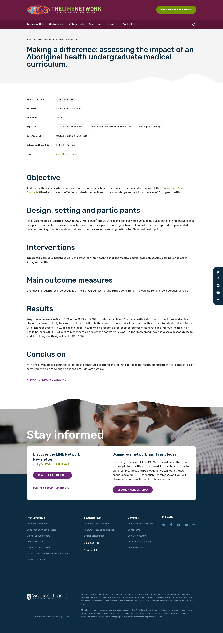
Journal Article (65, 99)
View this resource (66, 154)
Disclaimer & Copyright (140, 541)
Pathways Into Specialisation (99, 529)
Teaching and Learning (149, 126)
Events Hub (95, 24)
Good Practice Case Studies (41, 529)
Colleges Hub (76, 24)
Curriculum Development (70, 126)
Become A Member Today (176, 9)
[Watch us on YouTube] (186, 525)
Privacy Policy (135, 547)
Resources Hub (35, 24)
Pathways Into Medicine (96, 523)
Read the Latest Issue (52, 475)
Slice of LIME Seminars (38, 535)
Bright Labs (63, 616)
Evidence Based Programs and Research (110, 126)
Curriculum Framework (38, 547)
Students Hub (56, 24)
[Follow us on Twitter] (163, 525)
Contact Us (129, 24)
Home (29, 40)
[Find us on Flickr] (194, 525)
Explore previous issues (49, 488)
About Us (112, 24)
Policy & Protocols (36, 559)
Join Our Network (137, 535)
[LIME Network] (64, 10)
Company (133, 517)
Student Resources (94, 535)
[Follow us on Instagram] (179, 525)
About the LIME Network (140, 523)
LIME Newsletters (36, 541)
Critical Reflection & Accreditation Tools (48, 553)
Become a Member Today (133, 489)
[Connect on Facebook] (171, 525)
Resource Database (65, 40)
